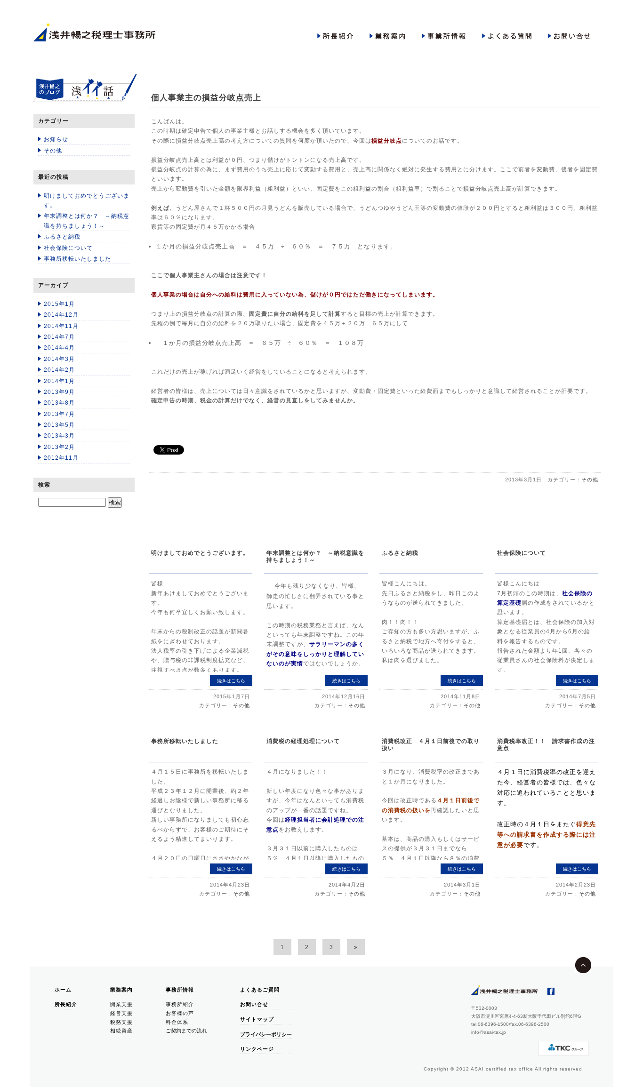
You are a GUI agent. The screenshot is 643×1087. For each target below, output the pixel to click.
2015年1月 (59, 304)
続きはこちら (231, 680)
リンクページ (257, 1049)
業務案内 (121, 989)
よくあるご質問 (260, 989)
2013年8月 (59, 403)
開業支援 (121, 1004)
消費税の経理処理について (303, 741)
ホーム (63, 989)
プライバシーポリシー (266, 1034)
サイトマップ (257, 1019)
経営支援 (121, 1013)
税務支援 (121, 1022)
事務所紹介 (180, 1004)
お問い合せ (254, 1004)
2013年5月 (59, 425)
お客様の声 (180, 1013)
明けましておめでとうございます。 (86, 200)
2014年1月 (59, 381)
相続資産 (121, 1030)
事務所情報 (180, 989)
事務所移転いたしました (77, 259)
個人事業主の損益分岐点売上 (206, 97)
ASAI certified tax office (502, 1068)
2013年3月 (59, 435)
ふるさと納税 (62, 236)
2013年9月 (59, 392)
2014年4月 (59, 347)
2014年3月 (59, 359)
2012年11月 (61, 458)
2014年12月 (61, 315)
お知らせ (56, 139)
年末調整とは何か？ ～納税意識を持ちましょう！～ (86, 221)
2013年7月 (59, 414)
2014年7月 (59, 337)
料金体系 (177, 1022)
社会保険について (68, 248)
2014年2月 (59, 370)
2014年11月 (61, 326)
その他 (53, 150)
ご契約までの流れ (186, 1030)
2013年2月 (59, 447)
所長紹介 (66, 1004)
